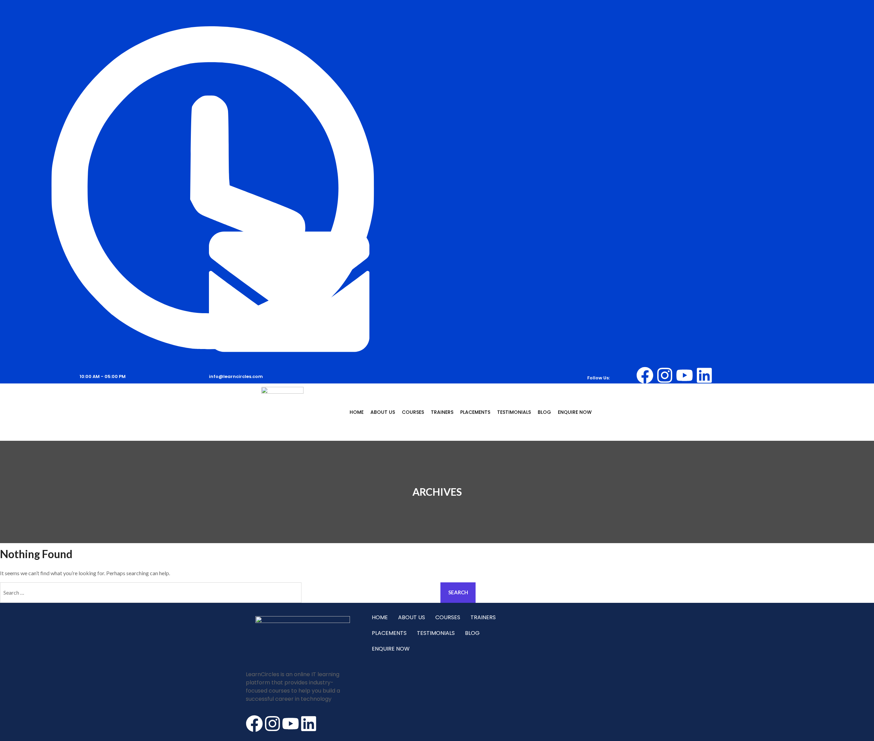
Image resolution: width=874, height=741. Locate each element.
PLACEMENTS (475, 412)
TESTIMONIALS (514, 412)
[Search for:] (218, 592)
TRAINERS (442, 412)
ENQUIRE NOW (575, 412)
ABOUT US (382, 412)
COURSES (413, 412)
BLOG (544, 412)
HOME (357, 412)
